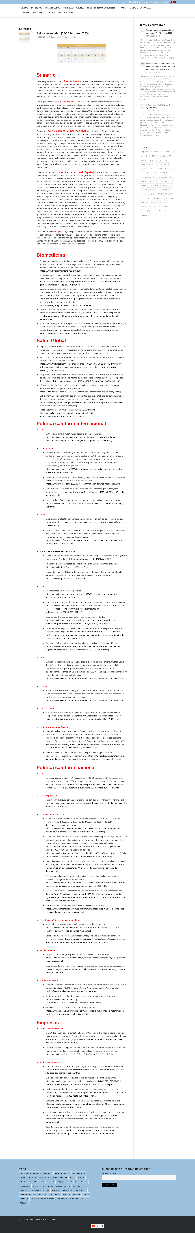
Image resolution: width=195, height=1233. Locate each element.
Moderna (156, 185)
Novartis (154, 190)
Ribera (169, 198)
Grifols (145, 173)
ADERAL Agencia (50, 1219)
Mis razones (143, 2)
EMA (153, 169)
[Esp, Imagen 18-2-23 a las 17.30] (24, 37)
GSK (154, 173)
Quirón (145, 198)
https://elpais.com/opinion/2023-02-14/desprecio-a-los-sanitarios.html (78, 856)
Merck (145, 185)
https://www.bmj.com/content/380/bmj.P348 (67, 578)
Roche (145, 202)
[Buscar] (79, 12)
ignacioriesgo (73, 37)
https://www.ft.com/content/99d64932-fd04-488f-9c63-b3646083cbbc (86, 381)
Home (124, 2)
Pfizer (168, 194)
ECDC (144, 169)
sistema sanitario (159, 207)
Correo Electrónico (111, 1173)
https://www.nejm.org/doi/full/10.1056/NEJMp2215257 (85, 353)
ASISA (144, 156)
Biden (163, 160)
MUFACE (167, 185)
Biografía (132, 2)
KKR (144, 181)
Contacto (164, 2)
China (157, 164)
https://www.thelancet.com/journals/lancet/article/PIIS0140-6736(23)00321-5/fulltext (85, 678)
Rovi (154, 202)
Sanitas (163, 202)
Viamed (145, 211)
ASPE (154, 156)
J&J (171, 177)
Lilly (152, 181)
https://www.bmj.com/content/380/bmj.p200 (61, 270)
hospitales (162, 177)
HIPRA (163, 173)
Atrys (144, 160)
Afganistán (146, 152)
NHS (144, 190)
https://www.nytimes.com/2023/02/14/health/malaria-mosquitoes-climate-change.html (80, 391)
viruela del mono (159, 211)
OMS (159, 194)
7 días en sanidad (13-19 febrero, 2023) (63, 33)
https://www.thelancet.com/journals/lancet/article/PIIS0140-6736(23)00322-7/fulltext (85, 700)
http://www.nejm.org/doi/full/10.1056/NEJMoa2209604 (65, 305)
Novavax (165, 190)
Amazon (169, 152)
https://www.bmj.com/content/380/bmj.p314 (67, 567)
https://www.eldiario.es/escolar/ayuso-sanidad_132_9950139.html (76, 853)
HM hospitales (147, 177)
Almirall (158, 152)
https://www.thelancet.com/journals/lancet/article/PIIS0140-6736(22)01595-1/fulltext (79, 363)
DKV (166, 164)
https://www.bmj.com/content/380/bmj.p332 (90, 559)
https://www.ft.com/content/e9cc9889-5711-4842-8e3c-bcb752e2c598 (79, 1054)
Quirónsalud (157, 198)
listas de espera (164, 181)
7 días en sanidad (56, 37)
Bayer (153, 160)
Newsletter (155, 2)
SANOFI (145, 207)
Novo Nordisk (147, 194)
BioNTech (146, 164)
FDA (171, 169)
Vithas (144, 215)
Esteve (162, 169)
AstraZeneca (165, 156)
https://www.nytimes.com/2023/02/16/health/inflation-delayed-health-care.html (83, 483)
